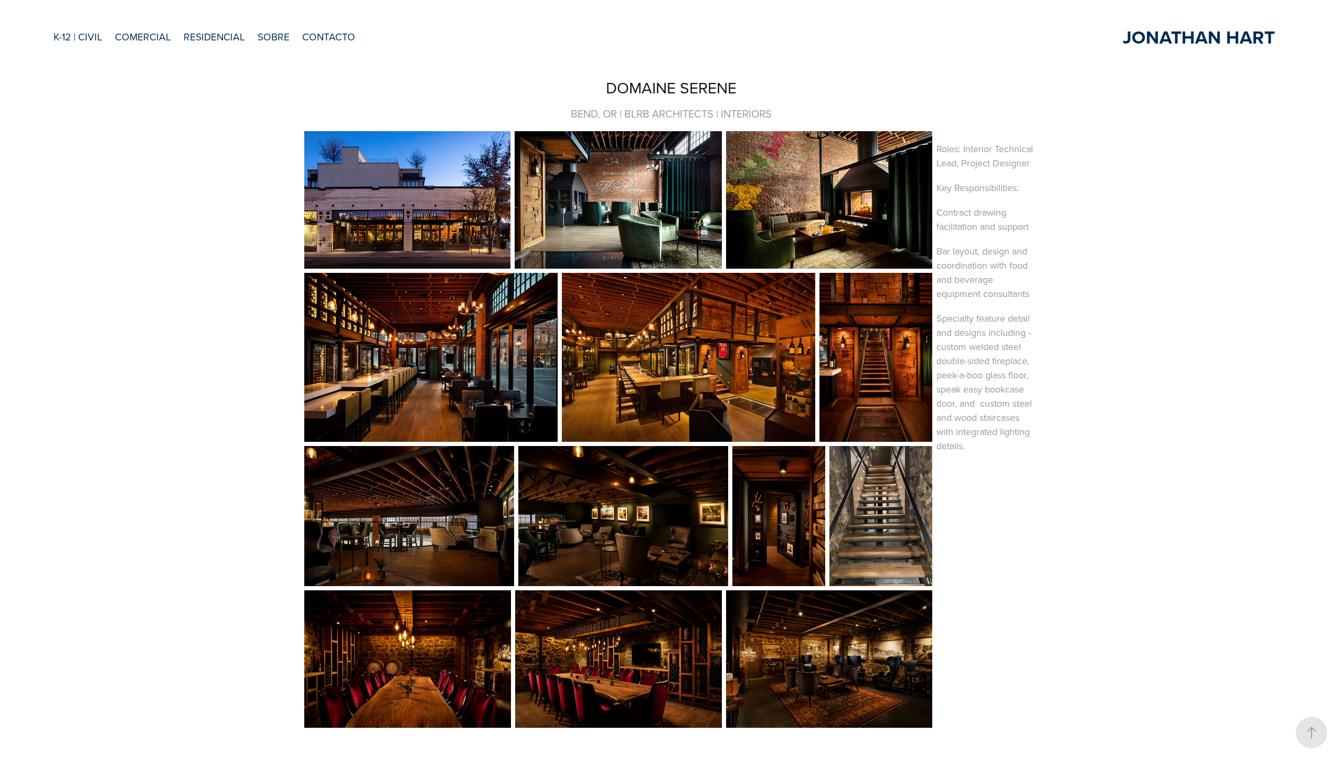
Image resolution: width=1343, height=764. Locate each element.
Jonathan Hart (1199, 37)
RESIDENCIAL (214, 36)
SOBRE (274, 36)
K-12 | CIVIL (78, 36)
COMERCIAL (143, 36)
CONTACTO (328, 36)
